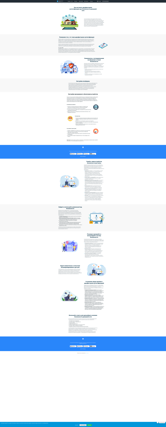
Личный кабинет (106, 1)
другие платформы (83, 156)
